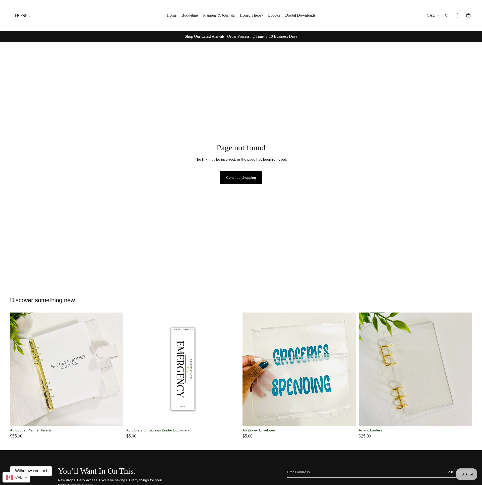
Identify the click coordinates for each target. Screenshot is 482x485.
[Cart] (468, 15)
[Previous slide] (17, 369)
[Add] (115, 418)
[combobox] (16, 477)
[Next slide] (115, 369)
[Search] (446, 15)
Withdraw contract (31, 471)
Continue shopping (241, 177)
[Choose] (464, 418)
